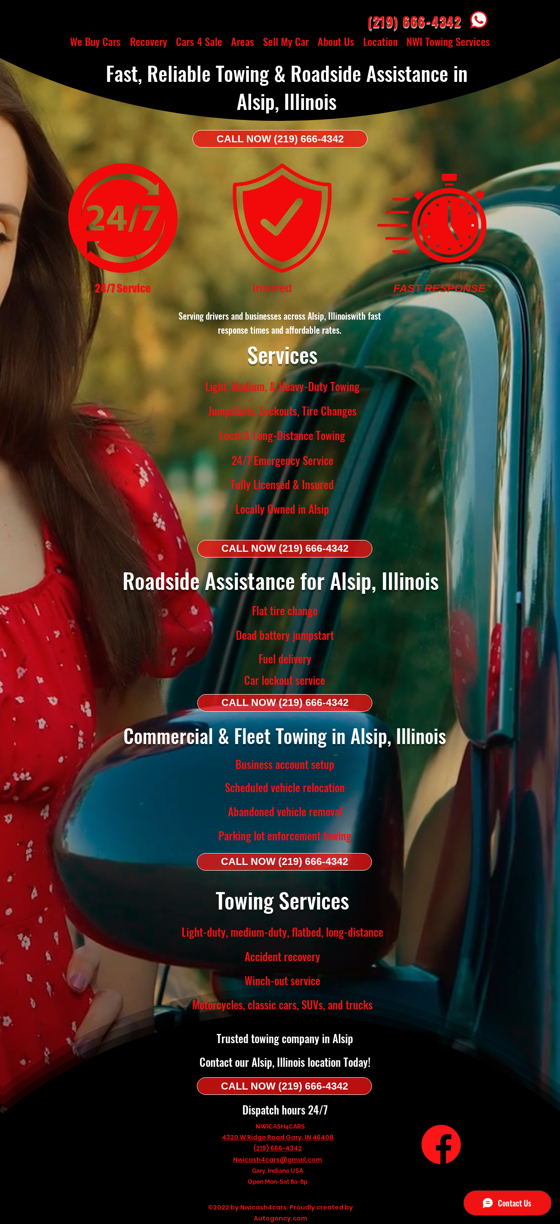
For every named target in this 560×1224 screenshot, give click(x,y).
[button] (80, 67)
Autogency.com (280, 1218)
